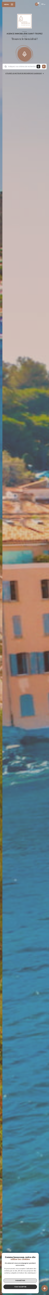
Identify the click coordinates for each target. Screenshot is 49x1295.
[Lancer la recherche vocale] (24, 54)
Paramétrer (20, 1280)
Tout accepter (20, 1287)
